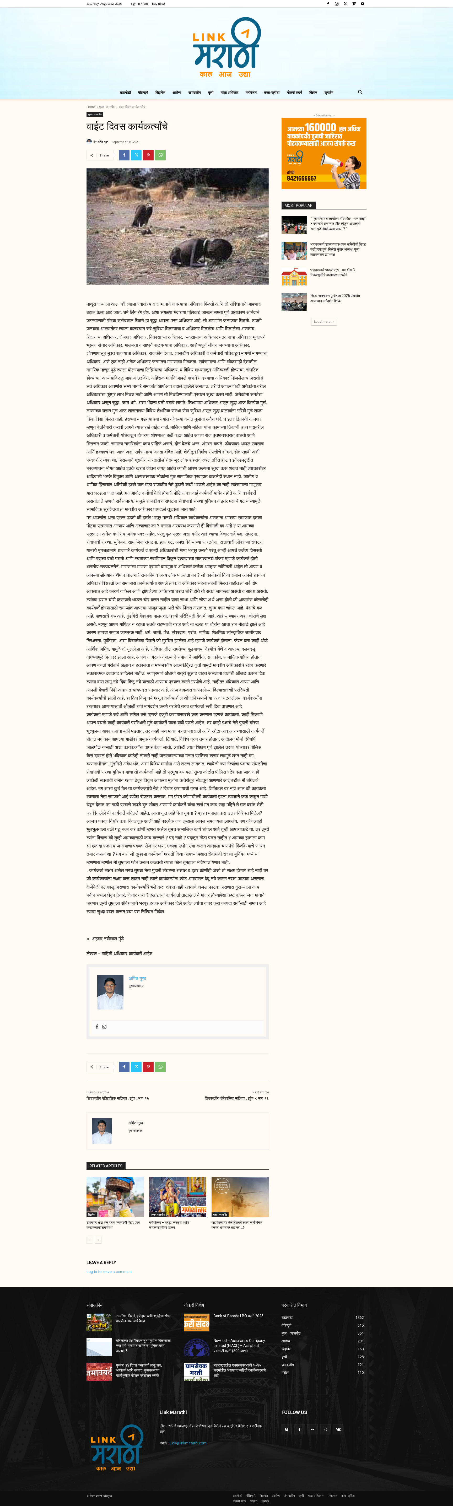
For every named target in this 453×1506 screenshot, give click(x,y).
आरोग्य (176, 92)
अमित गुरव (103, 141)
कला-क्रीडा (271, 92)
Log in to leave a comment (109, 1271)
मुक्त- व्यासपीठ (107, 107)
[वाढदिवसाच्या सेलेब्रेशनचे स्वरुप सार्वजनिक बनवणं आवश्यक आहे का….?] (240, 1197)
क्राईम (329, 92)
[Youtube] (362, 3)
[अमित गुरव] (90, 141)
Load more (322, 321)
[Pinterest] (148, 155)
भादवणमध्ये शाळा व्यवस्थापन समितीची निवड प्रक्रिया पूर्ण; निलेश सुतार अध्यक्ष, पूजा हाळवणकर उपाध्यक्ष (338, 249)
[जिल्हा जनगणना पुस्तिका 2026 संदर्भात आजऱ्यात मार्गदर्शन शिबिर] (294, 302)
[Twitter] (345, 3)
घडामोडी (125, 92)
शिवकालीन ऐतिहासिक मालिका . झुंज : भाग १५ (118, 1098)
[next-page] (98, 1240)
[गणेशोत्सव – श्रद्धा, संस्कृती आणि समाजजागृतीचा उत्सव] (178, 1197)
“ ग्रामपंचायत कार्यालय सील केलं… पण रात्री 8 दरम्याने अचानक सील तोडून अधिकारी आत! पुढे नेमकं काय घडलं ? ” (338, 224)
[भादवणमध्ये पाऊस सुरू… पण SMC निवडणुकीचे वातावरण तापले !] (294, 276)
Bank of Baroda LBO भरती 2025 (238, 1316)
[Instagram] (337, 3)
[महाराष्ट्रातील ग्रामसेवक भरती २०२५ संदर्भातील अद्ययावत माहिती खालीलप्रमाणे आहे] (196, 1372)
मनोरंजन (251, 92)
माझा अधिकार (229, 92)
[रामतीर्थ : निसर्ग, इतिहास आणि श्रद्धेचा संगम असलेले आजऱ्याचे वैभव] (99, 1322)
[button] (360, 92)
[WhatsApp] (160, 155)
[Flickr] (312, 1429)
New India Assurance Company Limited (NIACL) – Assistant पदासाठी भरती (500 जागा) (239, 1345)
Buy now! (158, 4)
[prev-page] (90, 1240)
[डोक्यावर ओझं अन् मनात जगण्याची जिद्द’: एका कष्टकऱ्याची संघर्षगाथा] (115, 1197)
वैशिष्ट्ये (143, 92)
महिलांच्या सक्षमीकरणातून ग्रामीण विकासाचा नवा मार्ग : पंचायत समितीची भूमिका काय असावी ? (143, 1345)
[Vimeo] (354, 3)
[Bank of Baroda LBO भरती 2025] (196, 1322)
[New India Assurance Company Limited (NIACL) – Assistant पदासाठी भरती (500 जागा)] (196, 1347)
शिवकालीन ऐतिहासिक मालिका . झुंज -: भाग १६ (237, 1098)
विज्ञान (313, 92)
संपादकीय (194, 92)
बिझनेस (160, 92)
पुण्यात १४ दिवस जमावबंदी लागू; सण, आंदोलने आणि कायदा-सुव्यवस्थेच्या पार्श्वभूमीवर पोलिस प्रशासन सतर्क (139, 1370)
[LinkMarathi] (226, 47)
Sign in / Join (139, 4)
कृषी (210, 92)
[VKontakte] (338, 1429)
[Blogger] (287, 1429)
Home (91, 107)
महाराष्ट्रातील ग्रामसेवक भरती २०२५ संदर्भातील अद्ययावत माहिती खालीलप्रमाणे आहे (240, 1370)
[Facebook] (328, 3)
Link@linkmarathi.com (188, 1442)
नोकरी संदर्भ (294, 92)
